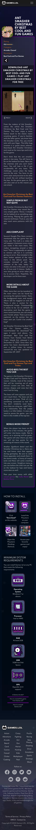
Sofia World (24, 477)
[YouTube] (28, 772)
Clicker (7, 756)
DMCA (13, 820)
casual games (9, 477)
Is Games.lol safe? (18, 694)
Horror (18, 746)
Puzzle (29, 733)
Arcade (7, 740)
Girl (18, 740)
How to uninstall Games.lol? (18, 705)
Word (29, 762)
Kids (18, 753)
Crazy (18, 733)
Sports (29, 755)
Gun (18, 743)
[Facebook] (7, 772)
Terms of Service (11, 816)
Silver (29, 749)
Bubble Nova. (9, 479)
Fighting (18, 737)
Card (7, 746)
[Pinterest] (18, 780)
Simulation (29, 752)
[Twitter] (21, 772)
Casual (7, 753)
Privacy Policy (25, 816)
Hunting (18, 750)
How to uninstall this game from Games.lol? (18, 699)
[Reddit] (25, 780)
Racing (29, 737)
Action (6, 733)
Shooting (29, 746)
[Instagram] (14, 772)
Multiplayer (18, 756)
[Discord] (10, 780)
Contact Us (21, 820)
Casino (7, 750)
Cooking (7, 760)
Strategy (29, 759)
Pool (18, 760)
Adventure (7, 737)
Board (6, 743)
